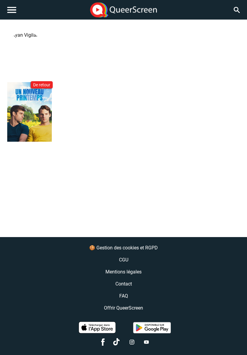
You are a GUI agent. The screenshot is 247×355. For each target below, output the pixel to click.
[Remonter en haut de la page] (234, 339)
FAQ (123, 296)
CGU (123, 260)
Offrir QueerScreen (123, 308)
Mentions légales (123, 272)
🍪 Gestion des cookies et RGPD (123, 248)
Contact (123, 284)
